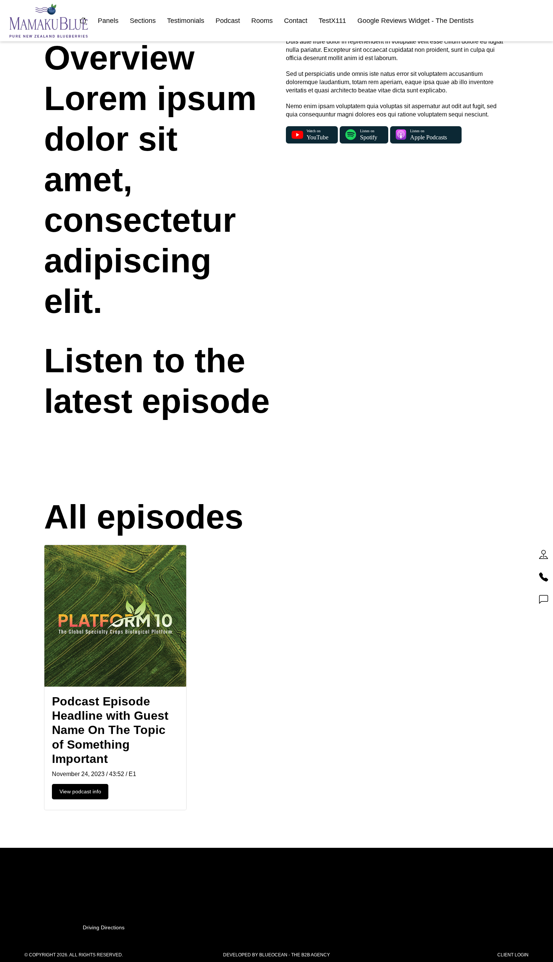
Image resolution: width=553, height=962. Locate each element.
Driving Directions (104, 927)
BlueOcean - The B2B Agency (294, 954)
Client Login (513, 954)
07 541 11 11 (277, 877)
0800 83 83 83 (276, 886)
